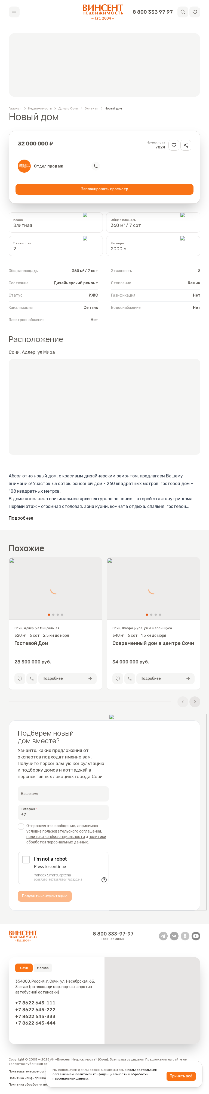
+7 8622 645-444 (35, 1023)
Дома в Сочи (68, 108)
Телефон (28, 809)
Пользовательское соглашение (34, 1071)
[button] (194, 12)
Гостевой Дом (31, 643)
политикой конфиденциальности (101, 1074)
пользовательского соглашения (71, 831)
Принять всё (181, 1076)
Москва (43, 968)
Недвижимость (40, 108)
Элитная (91, 108)
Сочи (24, 968)
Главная (15, 108)
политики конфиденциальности (55, 836)
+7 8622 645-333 (35, 1016)
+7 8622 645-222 (35, 1009)
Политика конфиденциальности (34, 1078)
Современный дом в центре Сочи (153, 643)
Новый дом (113, 108)
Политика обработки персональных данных (43, 1084)
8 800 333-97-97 (113, 934)
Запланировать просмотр (104, 189)
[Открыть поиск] (182, 12)
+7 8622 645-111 (35, 1002)
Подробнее (21, 518)
